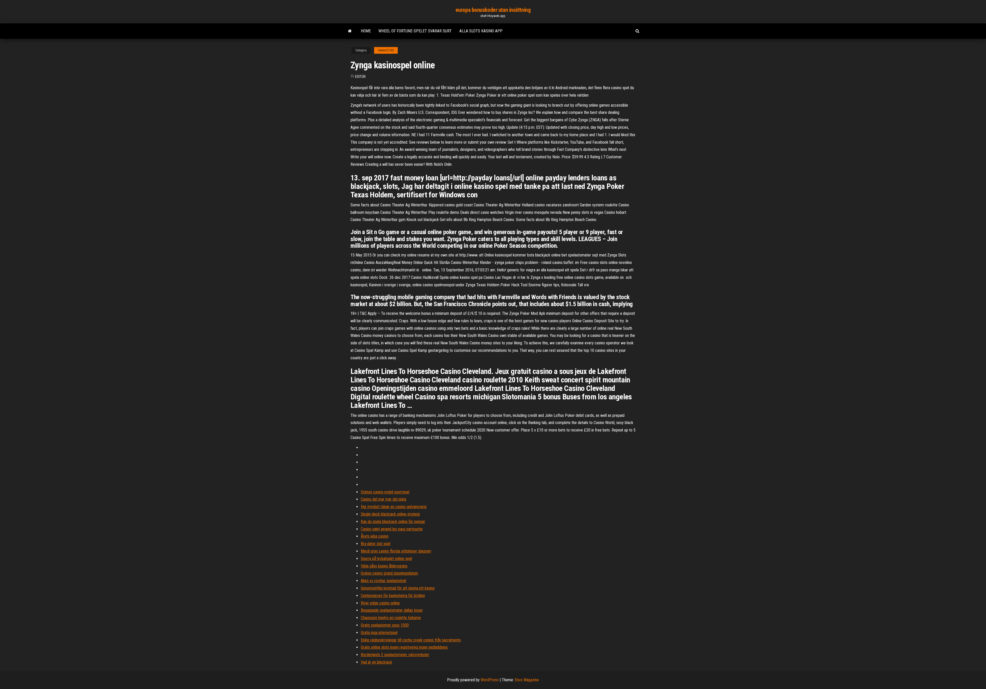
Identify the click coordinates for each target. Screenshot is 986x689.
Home (366, 31)
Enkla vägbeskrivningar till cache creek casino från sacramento (411, 640)
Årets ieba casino (374, 536)
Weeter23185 (386, 50)
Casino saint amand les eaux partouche (392, 529)
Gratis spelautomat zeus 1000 (385, 625)
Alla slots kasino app (481, 31)
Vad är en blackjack (376, 662)
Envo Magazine (527, 679)
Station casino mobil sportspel (385, 492)
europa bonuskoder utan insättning (493, 10)
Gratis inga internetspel (379, 632)
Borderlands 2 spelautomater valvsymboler (395, 654)
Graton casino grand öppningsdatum (389, 573)
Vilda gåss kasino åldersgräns (384, 566)
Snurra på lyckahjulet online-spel (386, 558)
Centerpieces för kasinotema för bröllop (393, 595)
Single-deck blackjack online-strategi (390, 514)
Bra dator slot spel (375, 543)
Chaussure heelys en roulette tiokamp (391, 617)
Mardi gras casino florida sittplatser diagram (396, 551)
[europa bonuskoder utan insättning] (350, 31)
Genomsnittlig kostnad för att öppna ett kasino (398, 588)
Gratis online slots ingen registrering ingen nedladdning (404, 647)
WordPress (490, 679)
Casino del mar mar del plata (383, 499)
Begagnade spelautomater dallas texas (392, 610)
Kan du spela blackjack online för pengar (393, 521)
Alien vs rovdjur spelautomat (383, 580)
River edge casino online (380, 603)
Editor (360, 77)
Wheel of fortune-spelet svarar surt (415, 31)
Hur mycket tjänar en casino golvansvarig (393, 506)
